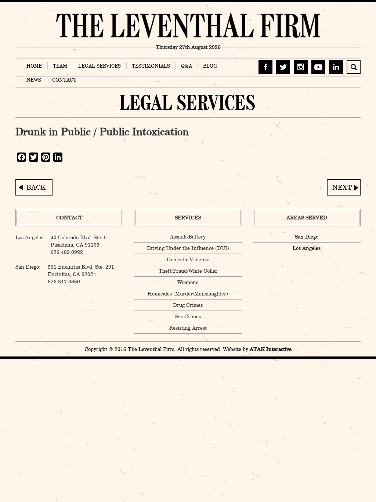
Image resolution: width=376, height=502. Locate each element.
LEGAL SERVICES (99, 66)
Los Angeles (307, 248)
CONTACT (64, 80)
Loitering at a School (344, 187)
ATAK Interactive (271, 349)
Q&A (186, 66)
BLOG (210, 66)
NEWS (33, 80)
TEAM (60, 66)
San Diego (306, 236)
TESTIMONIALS (151, 66)
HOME (34, 66)
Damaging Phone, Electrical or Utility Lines (34, 187)
